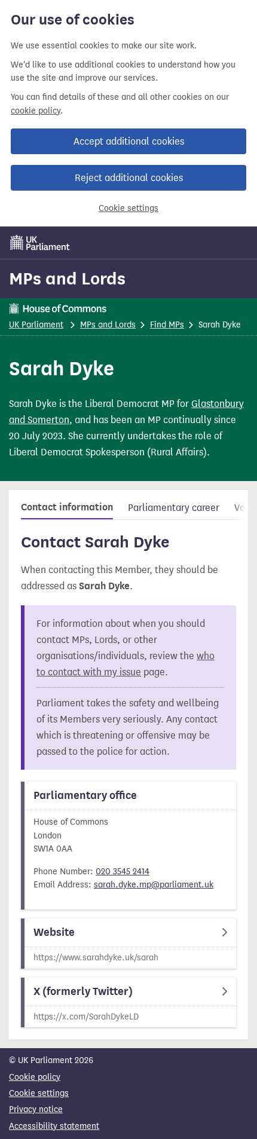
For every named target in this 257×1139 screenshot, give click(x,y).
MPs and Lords (67, 278)
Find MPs (167, 325)
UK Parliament (36, 325)
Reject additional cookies (129, 177)
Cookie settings (128, 208)
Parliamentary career (173, 507)
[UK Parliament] (40, 242)
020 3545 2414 (122, 872)
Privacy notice (36, 1109)
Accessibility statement (54, 1126)
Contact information (67, 507)
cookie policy (35, 111)
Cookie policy (34, 1077)
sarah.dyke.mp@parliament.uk (153, 885)
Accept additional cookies (129, 141)
